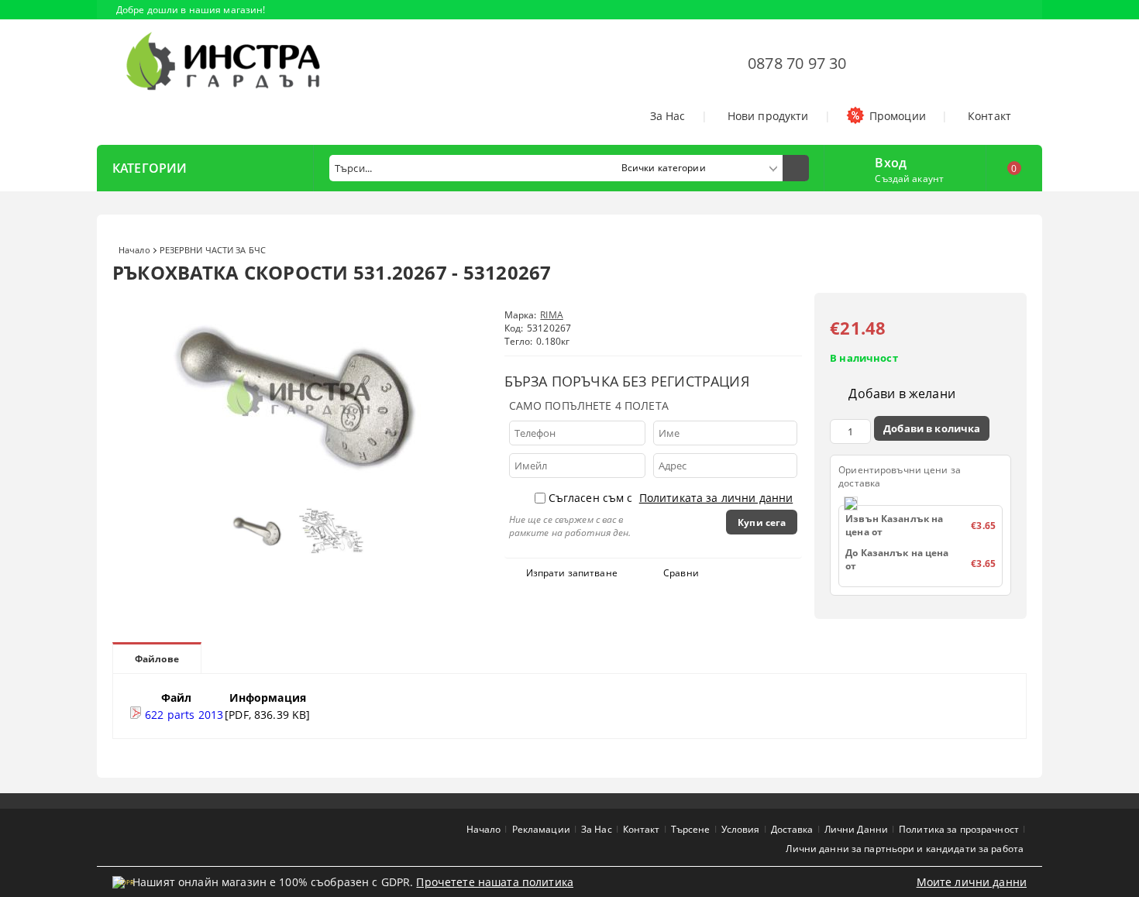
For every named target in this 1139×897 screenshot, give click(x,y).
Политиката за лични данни (716, 497)
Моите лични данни (972, 882)
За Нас (668, 115)
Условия (740, 829)
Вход (891, 161)
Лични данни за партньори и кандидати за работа (905, 848)
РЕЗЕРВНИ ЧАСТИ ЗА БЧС (213, 250)
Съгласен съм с (671, 497)
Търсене (691, 829)
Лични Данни (856, 829)
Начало (134, 250)
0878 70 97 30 (797, 63)
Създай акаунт (909, 178)
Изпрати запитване (572, 572)
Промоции (897, 115)
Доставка (792, 829)
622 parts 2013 (182, 714)
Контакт (989, 115)
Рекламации (541, 829)
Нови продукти (768, 115)
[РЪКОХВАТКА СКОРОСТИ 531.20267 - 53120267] (298, 492)
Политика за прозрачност (959, 829)
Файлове (157, 658)
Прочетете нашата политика (494, 882)
